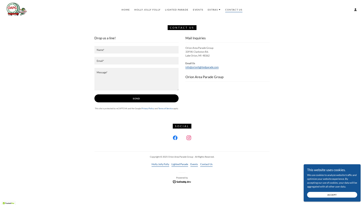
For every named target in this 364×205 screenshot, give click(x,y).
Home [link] (126, 9)
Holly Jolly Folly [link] (147, 9)
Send (136, 98)
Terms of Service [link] (165, 108)
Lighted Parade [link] (176, 9)
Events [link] (198, 9)
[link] (17, 9)
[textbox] (136, 50)
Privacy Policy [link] (147, 108)
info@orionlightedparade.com (202, 67)
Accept (332, 195)
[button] (214, 9)
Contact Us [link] (233, 9)
